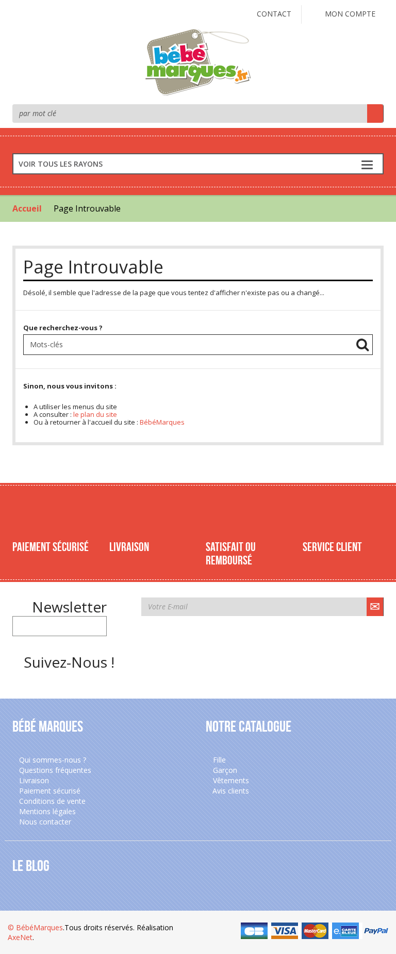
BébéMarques (162, 422)
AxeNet (20, 937)
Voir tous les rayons (61, 164)
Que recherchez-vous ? (63, 328)
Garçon (224, 770)
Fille (218, 760)
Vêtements (230, 780)
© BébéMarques (35, 927)
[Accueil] (198, 61)
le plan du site (95, 414)
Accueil (27, 208)
